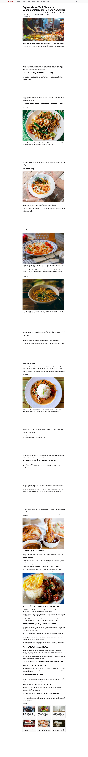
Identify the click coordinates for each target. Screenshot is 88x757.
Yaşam (38, 1)
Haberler (18, 1)
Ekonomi (24, 1)
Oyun (48, 1)
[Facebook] (79, 2)
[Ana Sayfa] (11, 1)
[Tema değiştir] (77, 2)
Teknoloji (43, 1)
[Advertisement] (15, 20)
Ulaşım (33, 1)
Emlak (29, 1)
